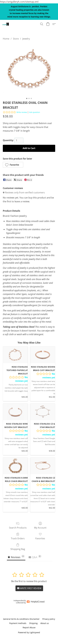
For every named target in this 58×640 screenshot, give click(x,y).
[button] (5, 24)
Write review (21, 112)
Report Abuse (29, 627)
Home (6, 38)
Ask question (34, 112)
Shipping (33, 623)
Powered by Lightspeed (29, 632)
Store (16, 38)
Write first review (30, 588)
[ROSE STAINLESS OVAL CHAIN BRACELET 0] (29, 69)
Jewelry (26, 38)
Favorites (40, 538)
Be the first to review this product (29, 581)
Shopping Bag (17, 549)
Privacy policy (48, 619)
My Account (40, 527)
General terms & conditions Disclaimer (21, 619)
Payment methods (17, 623)
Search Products (18, 527)
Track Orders (18, 538)
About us (44, 623)
